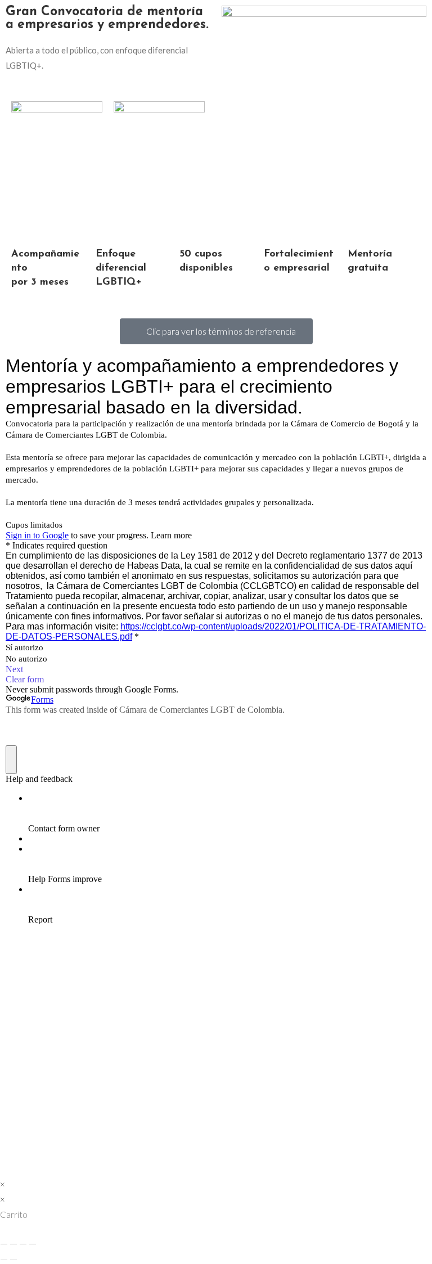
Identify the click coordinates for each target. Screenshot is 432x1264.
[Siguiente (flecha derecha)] (13, 1259)
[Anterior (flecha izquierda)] (4, 1259)
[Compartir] (23, 1244)
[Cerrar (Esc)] (33, 1244)
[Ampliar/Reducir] (4, 1244)
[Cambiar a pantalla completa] (13, 1244)
